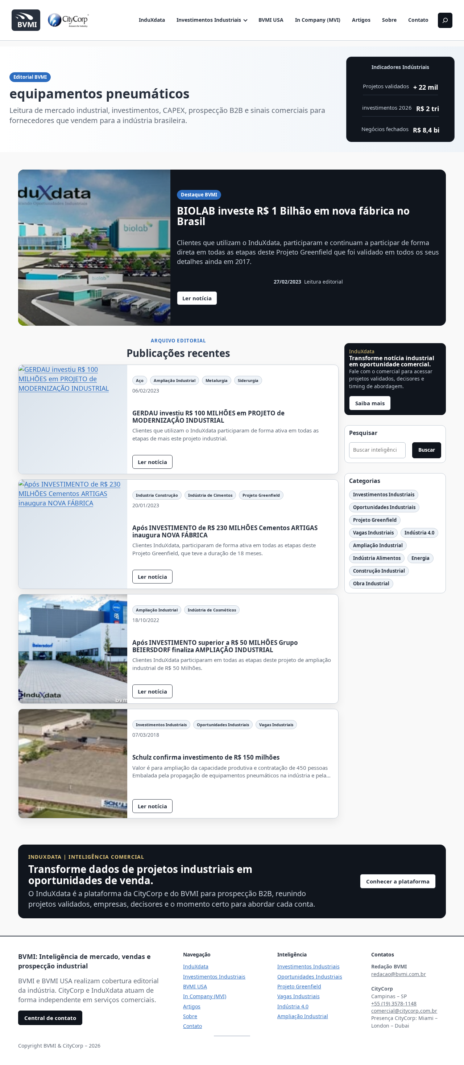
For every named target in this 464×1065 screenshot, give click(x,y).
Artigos (361, 19)
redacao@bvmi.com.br (398, 974)
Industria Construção (157, 495)
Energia (420, 558)
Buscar (426, 449)
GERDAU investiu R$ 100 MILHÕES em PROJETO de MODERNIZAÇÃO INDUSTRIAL (208, 417)
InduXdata (152, 19)
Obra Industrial (371, 583)
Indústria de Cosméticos (212, 610)
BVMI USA (270, 19)
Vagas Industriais (276, 724)
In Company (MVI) (317, 19)
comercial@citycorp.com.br (404, 1010)
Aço (140, 380)
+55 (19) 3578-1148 (394, 1003)
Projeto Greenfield (261, 495)
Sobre (389, 19)
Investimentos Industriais (209, 19)
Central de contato (50, 1017)
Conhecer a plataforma (398, 881)
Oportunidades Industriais (223, 724)
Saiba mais (370, 403)
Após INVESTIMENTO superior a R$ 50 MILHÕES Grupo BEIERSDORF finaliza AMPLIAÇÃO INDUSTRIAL (215, 646)
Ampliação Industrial (174, 380)
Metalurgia (217, 380)
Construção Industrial (379, 571)
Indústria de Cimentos (210, 495)
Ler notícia (199, 299)
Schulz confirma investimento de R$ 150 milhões (205, 757)
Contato (418, 19)
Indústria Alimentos (377, 558)
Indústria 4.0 (419, 532)
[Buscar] (445, 20)
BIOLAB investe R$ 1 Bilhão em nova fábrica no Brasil (293, 216)
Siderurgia (248, 380)
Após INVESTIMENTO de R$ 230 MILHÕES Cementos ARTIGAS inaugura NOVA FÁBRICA (225, 531)
